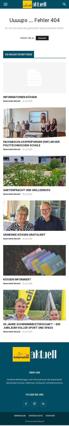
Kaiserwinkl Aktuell (11, 101)
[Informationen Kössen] (34, 77)
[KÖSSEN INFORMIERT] (34, 260)
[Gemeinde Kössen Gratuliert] (34, 215)
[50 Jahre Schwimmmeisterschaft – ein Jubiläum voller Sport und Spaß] (34, 305)
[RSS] (43, 404)
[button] (5, 4)
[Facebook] (26, 404)
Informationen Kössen (20, 97)
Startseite (42, 38)
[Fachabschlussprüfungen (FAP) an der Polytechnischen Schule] (34, 122)
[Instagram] (34, 404)
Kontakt (50, 415)
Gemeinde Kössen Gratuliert (24, 234)
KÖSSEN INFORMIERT (17, 279)
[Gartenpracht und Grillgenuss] (34, 171)
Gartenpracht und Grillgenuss (26, 190)
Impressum (20, 415)
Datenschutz (36, 415)
